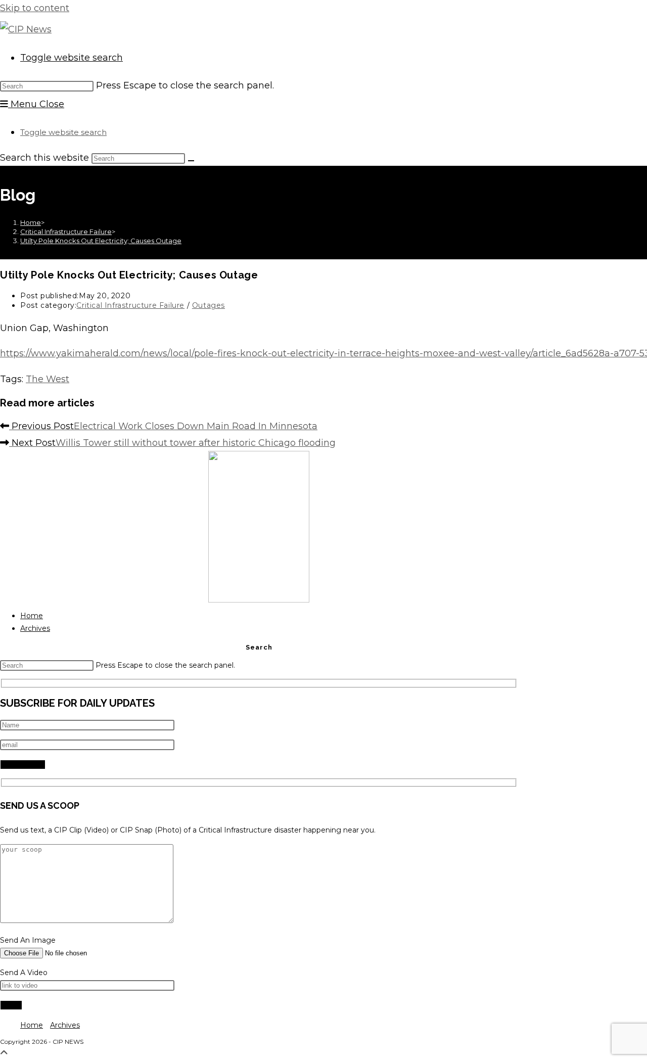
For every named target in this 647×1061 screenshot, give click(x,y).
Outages (208, 305)
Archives (35, 628)
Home (31, 615)
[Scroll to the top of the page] (4, 1052)
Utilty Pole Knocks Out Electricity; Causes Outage (100, 241)
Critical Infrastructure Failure (130, 305)
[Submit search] (191, 161)
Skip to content (34, 8)
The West (47, 379)
